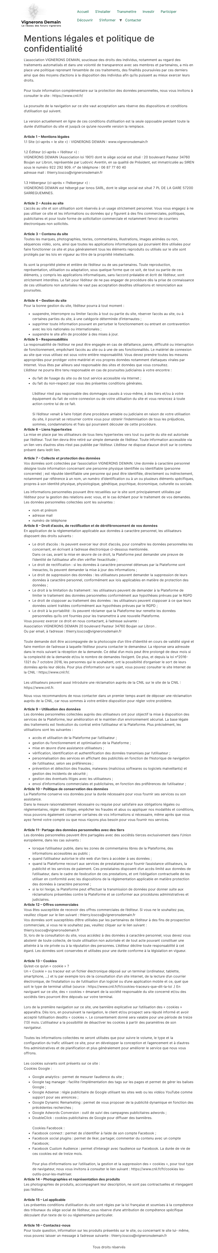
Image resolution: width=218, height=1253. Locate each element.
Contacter (133, 20)
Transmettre (126, 11)
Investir (148, 11)
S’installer (102, 11)
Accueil (83, 11)
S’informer (107, 20)
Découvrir (85, 20)
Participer (168, 11)
